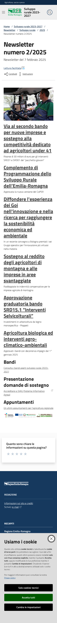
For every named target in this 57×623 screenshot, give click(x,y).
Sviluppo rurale (27, 30)
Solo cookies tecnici (28, 588)
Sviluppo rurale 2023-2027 (28, 26)
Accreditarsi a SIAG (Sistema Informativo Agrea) (24, 392)
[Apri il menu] (3, 12)
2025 (42, 30)
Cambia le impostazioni (28, 607)
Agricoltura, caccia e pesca (14, 2)
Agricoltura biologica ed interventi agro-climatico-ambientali (28, 338)
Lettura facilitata (12, 68)
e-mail (15, 507)
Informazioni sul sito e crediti (18, 503)
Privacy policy (10, 577)
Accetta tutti (28, 597)
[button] (49, 12)
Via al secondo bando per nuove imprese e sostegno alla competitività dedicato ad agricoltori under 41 (28, 138)
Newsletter (9, 30)
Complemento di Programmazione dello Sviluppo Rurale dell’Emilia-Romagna (27, 176)
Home (7, 26)
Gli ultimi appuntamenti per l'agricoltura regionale (28, 408)
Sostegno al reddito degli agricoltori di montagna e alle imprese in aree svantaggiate (24, 268)
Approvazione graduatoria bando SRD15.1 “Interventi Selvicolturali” (25, 306)
